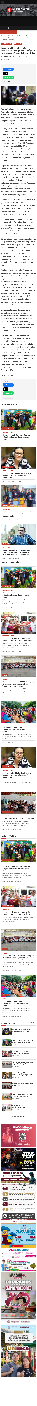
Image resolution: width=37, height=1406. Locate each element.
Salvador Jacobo (8, 56)
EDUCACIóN (17, 43)
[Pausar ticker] (34, 32)
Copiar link (9, 81)
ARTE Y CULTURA (7, 43)
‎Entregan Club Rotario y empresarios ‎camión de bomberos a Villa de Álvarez (17, 639)
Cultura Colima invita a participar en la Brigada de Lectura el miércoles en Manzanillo (16, 437)
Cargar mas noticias (18, 1116)
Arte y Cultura (12, 36)
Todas (32, 1023)
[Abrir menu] (4, 28)
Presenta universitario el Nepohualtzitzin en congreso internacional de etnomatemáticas (17, 514)
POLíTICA (5, 725)
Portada (3, 36)
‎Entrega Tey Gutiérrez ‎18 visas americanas (18, 819)
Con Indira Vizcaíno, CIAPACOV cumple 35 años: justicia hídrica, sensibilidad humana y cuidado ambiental (18, 684)
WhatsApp (9, 77)
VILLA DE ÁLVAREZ (8, 636)
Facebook (9, 69)
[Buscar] (8, 28)
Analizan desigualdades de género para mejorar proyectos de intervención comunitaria (17, 475)
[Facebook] (3, 2)
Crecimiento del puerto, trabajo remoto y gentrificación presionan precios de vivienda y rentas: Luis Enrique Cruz (17, 552)
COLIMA (4, 679)
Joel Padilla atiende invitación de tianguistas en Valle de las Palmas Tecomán (15, 729)
